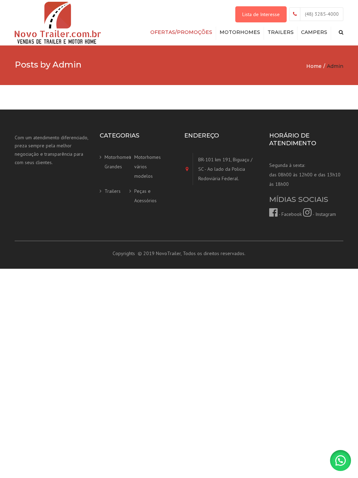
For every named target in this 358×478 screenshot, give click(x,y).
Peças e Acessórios (145, 196)
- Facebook (290, 214)
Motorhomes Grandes (117, 162)
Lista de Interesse (261, 14)
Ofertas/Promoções (181, 32)
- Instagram (324, 214)
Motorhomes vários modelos (146, 166)
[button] (340, 460)
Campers (314, 32)
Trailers (280, 32)
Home (314, 66)
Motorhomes (240, 32)
